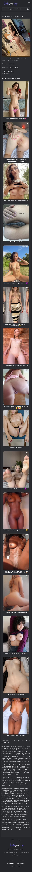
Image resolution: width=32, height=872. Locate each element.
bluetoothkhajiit (14, 67)
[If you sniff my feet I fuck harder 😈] (16, 469)
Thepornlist (21, 861)
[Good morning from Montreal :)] (16, 716)
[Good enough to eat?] (16, 428)
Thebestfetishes (11, 861)
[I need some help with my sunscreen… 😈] (16, 263)
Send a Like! (10, 71)
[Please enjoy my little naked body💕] (16, 99)
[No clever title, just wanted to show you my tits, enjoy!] (16, 634)
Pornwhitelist (10, 863)
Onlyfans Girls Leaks (16, 866)
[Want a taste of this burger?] (16, 675)
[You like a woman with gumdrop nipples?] (16, 181)
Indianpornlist (20, 863)
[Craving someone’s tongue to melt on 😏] (16, 510)
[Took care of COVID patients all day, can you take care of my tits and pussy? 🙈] (16, 552)
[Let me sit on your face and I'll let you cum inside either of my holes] (16, 140)
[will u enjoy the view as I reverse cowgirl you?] (16, 593)
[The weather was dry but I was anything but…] (16, 346)
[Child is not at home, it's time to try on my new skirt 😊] (16, 305)
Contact (19, 840)
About (12, 840)
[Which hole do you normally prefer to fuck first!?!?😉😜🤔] (16, 387)
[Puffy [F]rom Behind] (16, 222)
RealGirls (12, 64)
